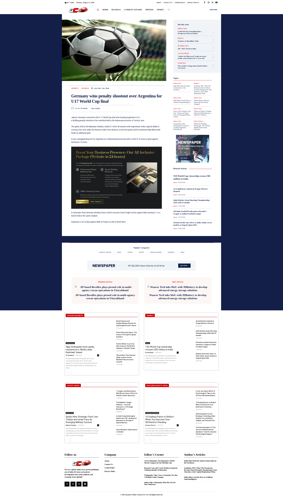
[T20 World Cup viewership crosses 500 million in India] (162, 362)
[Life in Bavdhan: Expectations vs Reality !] (109, 461)
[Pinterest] (126, 108)
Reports (181, 38)
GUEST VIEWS (73, 415)
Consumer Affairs (187, 62)
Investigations (181, 78)
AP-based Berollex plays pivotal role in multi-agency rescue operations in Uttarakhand (105, 327)
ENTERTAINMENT (75, 345)
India (187, 74)
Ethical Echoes (198, 121)
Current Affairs (183, 53)
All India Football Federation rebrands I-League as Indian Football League (206, 374)
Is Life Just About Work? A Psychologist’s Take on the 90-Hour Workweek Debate (205, 423)
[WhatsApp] (131, 108)
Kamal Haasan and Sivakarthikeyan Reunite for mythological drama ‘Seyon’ (126, 353)
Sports (74, 88)
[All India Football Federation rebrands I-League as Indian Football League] (189, 374)
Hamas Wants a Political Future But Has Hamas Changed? (201, 102)
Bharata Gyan (187, 60)
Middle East (202, 78)
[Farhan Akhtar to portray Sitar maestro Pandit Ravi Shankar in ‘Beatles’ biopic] (109, 376)
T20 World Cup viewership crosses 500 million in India (159, 378)
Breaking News (183, 46)
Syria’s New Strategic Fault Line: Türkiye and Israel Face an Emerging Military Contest (182, 114)
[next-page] (70, 402)
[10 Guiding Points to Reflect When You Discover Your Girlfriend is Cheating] (162, 432)
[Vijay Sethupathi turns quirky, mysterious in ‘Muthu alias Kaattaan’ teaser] (82, 362)
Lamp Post (192, 78)
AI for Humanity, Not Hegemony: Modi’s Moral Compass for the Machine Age (159, 492)
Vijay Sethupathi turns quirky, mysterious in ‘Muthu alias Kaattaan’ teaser (80, 379)
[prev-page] (67, 402)
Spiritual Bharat (192, 88)
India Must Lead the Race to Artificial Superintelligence (182, 101)
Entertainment (195, 66)
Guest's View (182, 72)
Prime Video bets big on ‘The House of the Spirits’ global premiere (126, 364)
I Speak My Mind (201, 72)
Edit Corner (183, 64)
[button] (169, 10)
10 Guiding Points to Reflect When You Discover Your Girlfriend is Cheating (159, 449)
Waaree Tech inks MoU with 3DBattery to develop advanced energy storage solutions (177, 326)
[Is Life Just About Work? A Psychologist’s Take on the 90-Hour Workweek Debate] (189, 423)
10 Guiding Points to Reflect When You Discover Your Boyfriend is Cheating (206, 435)
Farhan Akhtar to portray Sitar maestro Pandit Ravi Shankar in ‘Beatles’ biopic (125, 376)
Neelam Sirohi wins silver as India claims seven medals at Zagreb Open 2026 (206, 386)
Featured (197, 68)
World (85, 88)
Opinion (190, 80)
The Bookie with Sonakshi (187, 92)
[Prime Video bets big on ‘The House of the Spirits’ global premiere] (109, 364)
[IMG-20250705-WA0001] (116, 178)
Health (191, 72)
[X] (212, 3)
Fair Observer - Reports (184, 68)
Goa (180, 70)
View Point (202, 92)
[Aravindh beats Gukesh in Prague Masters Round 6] (189, 353)
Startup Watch (196, 90)
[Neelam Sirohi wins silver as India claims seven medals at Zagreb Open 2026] (189, 386)
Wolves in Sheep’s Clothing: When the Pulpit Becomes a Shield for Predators (203, 113)
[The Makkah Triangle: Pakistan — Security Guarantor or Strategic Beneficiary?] (109, 434)
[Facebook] (205, 3)
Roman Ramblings (194, 84)
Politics (198, 80)
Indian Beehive (186, 76)
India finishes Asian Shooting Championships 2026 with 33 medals (206, 363)
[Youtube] (216, 3)
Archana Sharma (150, 455)
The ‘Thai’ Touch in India (187, 49)
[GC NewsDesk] (73, 108)
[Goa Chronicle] (78, 10)
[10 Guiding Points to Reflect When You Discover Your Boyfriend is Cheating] (189, 434)
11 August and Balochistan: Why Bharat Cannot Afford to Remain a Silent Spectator (126, 423)
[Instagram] (208, 3)
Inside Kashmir (198, 76)
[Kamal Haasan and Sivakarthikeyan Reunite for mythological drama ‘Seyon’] (109, 353)
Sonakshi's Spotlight (194, 86)
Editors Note (182, 28)
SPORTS (150, 345)
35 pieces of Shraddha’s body (188, 41)
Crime (197, 62)
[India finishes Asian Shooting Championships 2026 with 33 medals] (189, 363)
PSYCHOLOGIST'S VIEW (157, 415)
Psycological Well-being (196, 82)
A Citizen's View (195, 58)
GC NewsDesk (83, 108)
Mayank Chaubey (71, 455)
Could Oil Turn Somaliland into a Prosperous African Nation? (190, 32)
